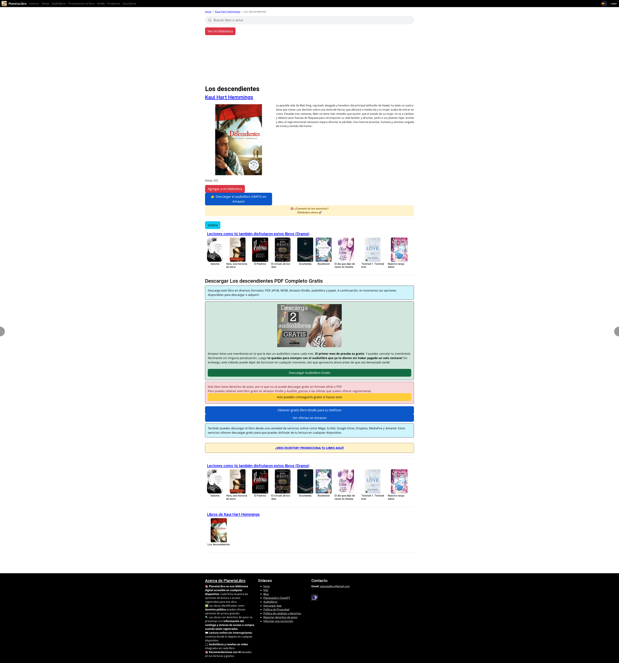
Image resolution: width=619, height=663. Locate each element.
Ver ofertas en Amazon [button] (310, 418)
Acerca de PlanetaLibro (225, 580)
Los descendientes (219, 544)
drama (213, 225)
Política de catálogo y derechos (282, 613)
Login (614, 3)
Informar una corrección (278, 621)
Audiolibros (59, 3)
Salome (215, 263)
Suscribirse (129, 3)
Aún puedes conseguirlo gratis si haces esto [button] (309, 397)
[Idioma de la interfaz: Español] (604, 3)
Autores (34, 3)
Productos (113, 3)
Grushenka (305, 263)
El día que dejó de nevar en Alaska (345, 265)
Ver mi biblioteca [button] (220, 31)
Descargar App (272, 605)
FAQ (265, 590)
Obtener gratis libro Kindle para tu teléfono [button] (309, 410)
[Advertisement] (309, 60)
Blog (266, 594)
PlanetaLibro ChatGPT (276, 598)
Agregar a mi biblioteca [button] (225, 189)
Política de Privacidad (276, 609)
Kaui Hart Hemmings (227, 11)
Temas (45, 3)
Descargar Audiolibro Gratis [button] (309, 372)
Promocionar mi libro (82, 3)
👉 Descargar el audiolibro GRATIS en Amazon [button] (238, 199)
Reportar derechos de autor (280, 617)
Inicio (208, 11)
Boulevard (323, 263)
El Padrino (260, 263)
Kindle (101, 3)
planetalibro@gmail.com (335, 586)
